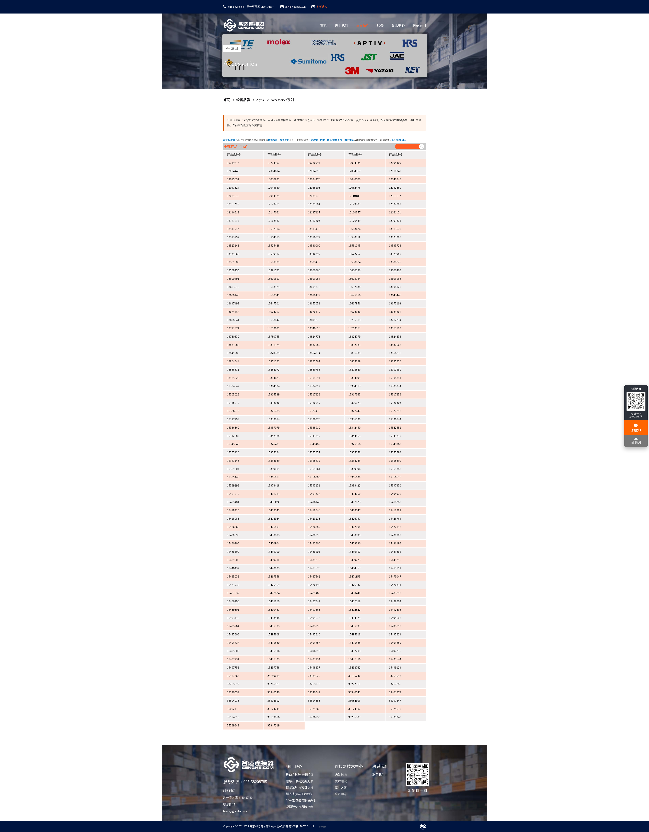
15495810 (314, 634)
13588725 (395, 262)
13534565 (233, 253)
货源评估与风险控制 (299, 807)
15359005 (273, 469)
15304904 (273, 386)
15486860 (273, 601)
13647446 (395, 295)
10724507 (273, 162)
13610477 (314, 295)
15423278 (314, 518)
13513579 (395, 229)
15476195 (314, 584)
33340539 (233, 692)
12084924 (273, 196)
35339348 (395, 717)
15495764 (233, 626)
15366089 (314, 477)
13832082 (314, 345)
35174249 (273, 709)
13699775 (314, 320)
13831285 (233, 345)
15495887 (314, 642)
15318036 (273, 402)
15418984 (273, 518)
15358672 (314, 460)
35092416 (233, 709)
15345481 (273, 444)
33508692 (273, 700)
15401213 (273, 493)
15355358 (354, 452)
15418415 (233, 510)
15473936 (233, 584)
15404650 (354, 493)
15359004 (233, 469)
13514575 (273, 237)
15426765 (233, 527)
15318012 (233, 402)
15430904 (273, 543)
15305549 (273, 394)
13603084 (314, 278)
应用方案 (341, 787)
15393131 (314, 485)
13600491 (233, 278)
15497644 (395, 659)
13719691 (273, 328)
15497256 (354, 659)
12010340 (395, 171)
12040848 (395, 179)
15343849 (314, 436)
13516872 (314, 237)
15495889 (395, 642)
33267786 (395, 684)
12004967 (354, 171)
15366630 (354, 477)
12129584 (314, 204)
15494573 (314, 618)
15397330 (395, 485)
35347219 (273, 725)
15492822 (354, 609)
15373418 (273, 485)
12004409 (395, 162)
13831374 (273, 345)
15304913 (354, 386)
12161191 (233, 220)
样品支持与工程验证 (299, 794)
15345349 (233, 444)
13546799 (314, 253)
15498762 (354, 667)
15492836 (395, 609)
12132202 (395, 204)
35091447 (395, 700)
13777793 (395, 328)
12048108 (314, 187)
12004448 (233, 171)
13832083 (354, 345)
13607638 (354, 287)
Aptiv (260, 100)
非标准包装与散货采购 (301, 800)
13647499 (233, 303)
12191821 (395, 220)
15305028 (233, 394)
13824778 (314, 336)
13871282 (273, 361)
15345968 (395, 444)
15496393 (314, 651)
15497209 (354, 651)
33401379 (395, 692)
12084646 (233, 196)
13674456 (233, 311)
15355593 (395, 452)
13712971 (233, 328)
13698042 (273, 320)
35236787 (354, 717)
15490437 (273, 609)
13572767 (354, 253)
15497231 (233, 659)
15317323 (314, 394)
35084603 (354, 700)
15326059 (314, 402)
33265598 (395, 675)
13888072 (273, 369)
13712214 (395, 320)
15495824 (395, 634)
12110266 (233, 204)
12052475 (354, 187)
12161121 (395, 212)
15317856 (395, 394)
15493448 (273, 618)
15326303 (395, 402)
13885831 (233, 369)
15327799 (233, 419)
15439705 (233, 560)
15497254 (314, 659)
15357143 (233, 460)
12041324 (233, 187)
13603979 (273, 287)
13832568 (395, 345)
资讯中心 (398, 25)
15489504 (395, 601)
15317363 (354, 394)
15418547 (354, 510)
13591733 (273, 270)
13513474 (354, 229)
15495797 (354, 626)
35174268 (314, 709)
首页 (323, 25)
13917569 (395, 369)
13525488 (273, 245)
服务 (380, 25)
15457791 (395, 568)
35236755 (314, 717)
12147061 (273, 212)
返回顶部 (636, 442)
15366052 (273, 477)
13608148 (233, 295)
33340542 (354, 692)
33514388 (314, 700)
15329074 (273, 419)
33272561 (354, 684)
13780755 (273, 336)
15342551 (395, 427)
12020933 (273, 179)
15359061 (314, 469)
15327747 (354, 411)
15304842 (233, 386)
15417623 (354, 502)
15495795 (273, 626)
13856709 (354, 353)
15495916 (273, 651)
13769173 (354, 328)
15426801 (273, 527)
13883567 (314, 361)
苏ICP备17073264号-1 (301, 826)
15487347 (314, 601)
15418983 (233, 518)
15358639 (273, 460)
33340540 (273, 692)
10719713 (233, 162)
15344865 (354, 436)
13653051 (314, 303)
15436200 (273, 551)
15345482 (314, 444)
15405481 (233, 502)
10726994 (314, 162)
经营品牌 (362, 25)
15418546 (314, 510)
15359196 (354, 469)
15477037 (233, 593)
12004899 (314, 171)
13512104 (273, 229)
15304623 (273, 378)
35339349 (233, 725)
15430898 (314, 535)
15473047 (395, 576)
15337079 (273, 427)
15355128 (233, 452)
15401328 (314, 493)
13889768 (314, 369)
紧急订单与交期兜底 (299, 781)
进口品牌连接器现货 (299, 774)
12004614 (273, 171)
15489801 (233, 609)
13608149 (273, 295)
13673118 (395, 303)
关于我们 (341, 25)
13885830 (395, 361)
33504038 (233, 700)
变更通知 (321, 6)
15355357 (314, 452)
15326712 (233, 411)
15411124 (273, 502)
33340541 (314, 692)
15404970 (395, 493)
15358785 (354, 460)
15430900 (395, 535)
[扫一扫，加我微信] (423, 826)
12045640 (273, 187)
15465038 (233, 576)
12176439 (354, 220)
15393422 (354, 485)
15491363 (314, 609)
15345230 (395, 436)
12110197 (395, 196)
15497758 (273, 667)
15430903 (233, 543)
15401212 (233, 493)
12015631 (233, 179)
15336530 (354, 419)
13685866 (395, 311)
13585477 (314, 262)
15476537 (354, 584)
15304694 (314, 378)
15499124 (395, 667)
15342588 (273, 436)
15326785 (273, 411)
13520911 (354, 237)
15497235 (273, 659)
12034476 (314, 179)
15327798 (395, 411)
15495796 (314, 626)
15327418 (314, 411)
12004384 (354, 162)
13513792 (233, 237)
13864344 (233, 361)
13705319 (354, 320)
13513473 (314, 229)
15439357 (354, 551)
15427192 (395, 527)
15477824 (273, 593)
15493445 (233, 618)
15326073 (354, 402)
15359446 (233, 477)
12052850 (395, 187)
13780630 (233, 336)
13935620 (233, 378)
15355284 (273, 452)
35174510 (395, 709)
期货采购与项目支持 (299, 787)
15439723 (354, 560)
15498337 (314, 667)
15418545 (273, 510)
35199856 (273, 717)
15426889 (314, 527)
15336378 (314, 419)
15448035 (273, 568)
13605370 (314, 287)
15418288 (395, 502)
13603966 (395, 278)
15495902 (233, 651)
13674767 (273, 311)
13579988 (233, 262)
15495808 (273, 634)
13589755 (233, 270)
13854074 (314, 353)
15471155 (354, 576)
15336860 (233, 427)
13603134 (354, 278)
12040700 (354, 179)
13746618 (314, 328)
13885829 (354, 361)
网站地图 (322, 826)
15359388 (395, 469)
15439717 (314, 560)
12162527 (273, 220)
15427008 (354, 527)
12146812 (233, 212)
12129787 (354, 204)
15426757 (354, 518)
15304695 (354, 378)
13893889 (354, 369)
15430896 (233, 535)
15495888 (354, 642)
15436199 (233, 551)
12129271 (273, 204)
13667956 (354, 303)
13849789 (273, 353)
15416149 (314, 502)
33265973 (314, 684)
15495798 (395, 626)
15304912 (314, 386)
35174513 (233, 717)
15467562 (314, 576)
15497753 (233, 667)
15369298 (233, 485)
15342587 (233, 436)
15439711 (273, 560)
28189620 (314, 675)
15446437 (233, 568)
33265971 (273, 684)
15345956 (354, 444)
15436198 (395, 543)
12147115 (314, 212)
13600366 (314, 270)
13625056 (354, 295)
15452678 (314, 568)
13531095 (354, 245)
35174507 (354, 709)
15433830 (354, 543)
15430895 (273, 535)
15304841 (395, 378)
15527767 (233, 675)
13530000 (314, 245)
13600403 (395, 270)
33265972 (233, 684)
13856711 (395, 353)
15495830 (273, 642)
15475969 (273, 584)
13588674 (354, 262)
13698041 (233, 320)
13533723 (395, 245)
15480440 (354, 593)
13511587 (233, 229)
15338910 (314, 427)
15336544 (395, 419)
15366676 (395, 477)
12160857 (354, 212)
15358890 (395, 460)
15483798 (395, 593)
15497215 (395, 651)
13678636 (354, 311)
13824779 (354, 336)
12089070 (314, 196)
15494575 (354, 618)
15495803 (233, 634)
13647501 (273, 303)
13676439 (314, 311)
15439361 (395, 551)
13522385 (395, 237)
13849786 (233, 353)
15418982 (395, 510)
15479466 (314, 593)
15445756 (395, 560)
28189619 (273, 675)
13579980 (395, 253)
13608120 (395, 287)
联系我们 (419, 25)
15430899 (354, 535)
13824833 (395, 336)
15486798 (233, 601)
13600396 (354, 270)
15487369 (354, 601)
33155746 (354, 675)
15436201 (314, 551)
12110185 (354, 196)
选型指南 (341, 774)
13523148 (233, 245)
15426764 (395, 518)
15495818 (354, 634)
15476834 (395, 584)
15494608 (395, 618)
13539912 (273, 253)
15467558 (273, 576)
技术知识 (341, 781)
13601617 (273, 278)
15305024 (395, 386)
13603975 (233, 287)
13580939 (273, 262)
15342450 (354, 427)
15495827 (233, 642)
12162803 (314, 220)
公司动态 (341, 794)
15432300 (314, 543)
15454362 (354, 568)
